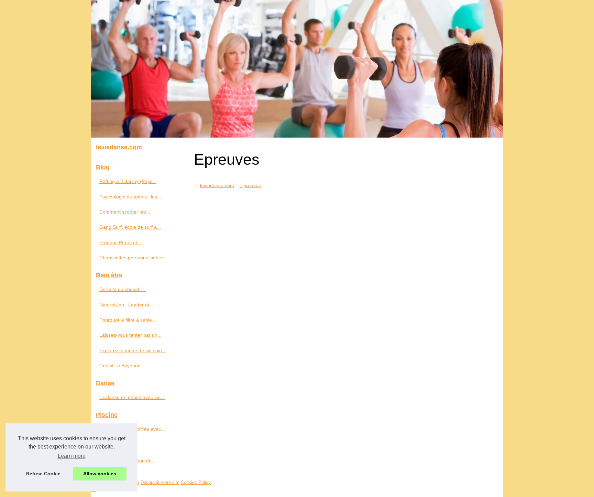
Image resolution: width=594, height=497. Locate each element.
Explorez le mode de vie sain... (132, 350)
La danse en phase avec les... (132, 397)
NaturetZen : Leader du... (127, 304)
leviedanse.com (217, 185)
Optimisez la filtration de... (127, 460)
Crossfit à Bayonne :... (123, 365)
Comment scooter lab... (124, 212)
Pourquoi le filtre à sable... (127, 320)
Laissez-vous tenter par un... (130, 335)
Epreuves (250, 185)
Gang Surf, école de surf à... (130, 227)
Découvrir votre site (160, 482)
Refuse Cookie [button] (43, 473)
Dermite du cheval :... (122, 289)
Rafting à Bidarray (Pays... (127, 181)
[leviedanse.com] (297, 69)
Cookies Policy (196, 482)
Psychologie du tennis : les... (130, 196)
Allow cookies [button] (99, 473)
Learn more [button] (72, 456)
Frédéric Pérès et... (120, 242)
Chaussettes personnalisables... (134, 257)
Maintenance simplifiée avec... (132, 429)
